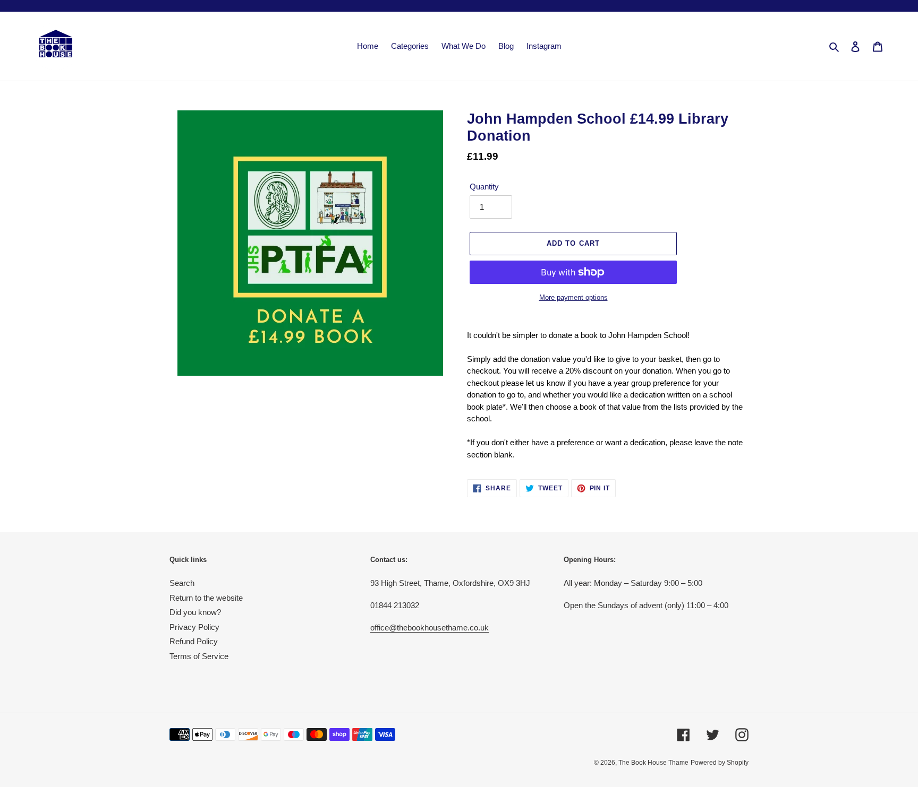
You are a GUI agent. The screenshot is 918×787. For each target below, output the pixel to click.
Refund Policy (193, 641)
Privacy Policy (194, 627)
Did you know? (195, 612)
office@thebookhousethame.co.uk (429, 627)
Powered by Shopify (720, 762)
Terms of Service (198, 656)
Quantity (484, 186)
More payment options (573, 297)
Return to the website (206, 597)
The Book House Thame (653, 762)
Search (181, 582)
